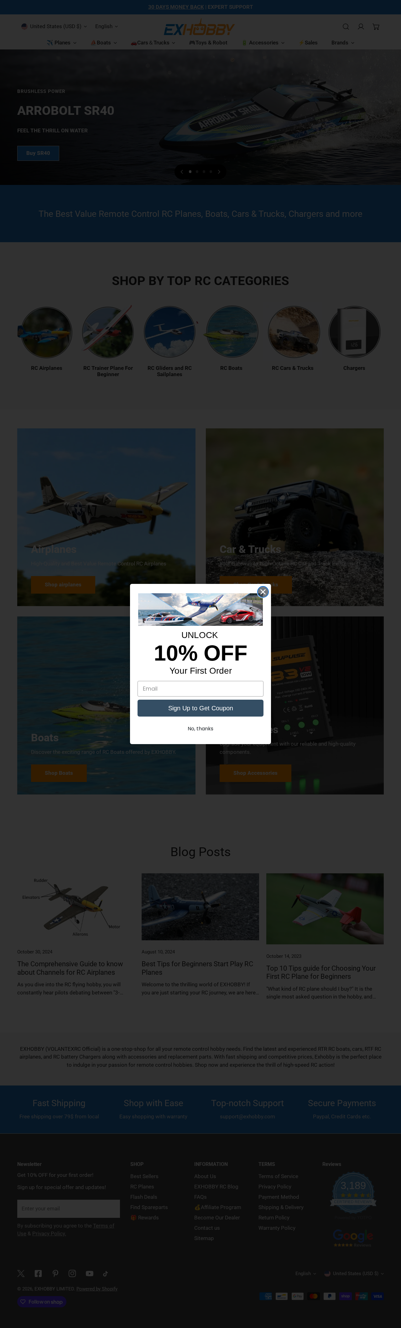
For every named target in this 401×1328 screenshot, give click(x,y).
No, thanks (200, 728)
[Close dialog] (263, 591)
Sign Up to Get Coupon (200, 708)
